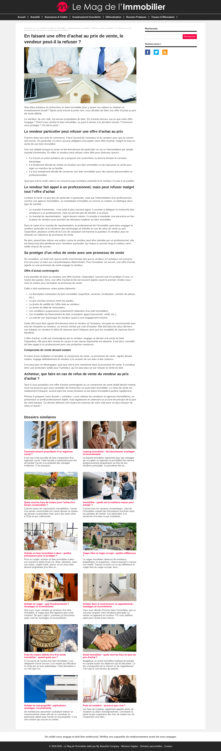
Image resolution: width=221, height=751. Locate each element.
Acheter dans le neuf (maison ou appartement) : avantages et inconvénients (108, 605)
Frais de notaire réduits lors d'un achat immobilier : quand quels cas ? (45, 656)
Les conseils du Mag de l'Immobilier (51, 28)
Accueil (22, 17)
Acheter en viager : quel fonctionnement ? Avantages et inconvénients (46, 605)
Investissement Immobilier (86, 17)
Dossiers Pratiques (136, 17)
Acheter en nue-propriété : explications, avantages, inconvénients (45, 706)
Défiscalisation (113, 17)
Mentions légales (129, 746)
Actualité (35, 17)
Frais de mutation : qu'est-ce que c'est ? (104, 705)
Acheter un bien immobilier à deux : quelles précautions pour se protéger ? (47, 554)
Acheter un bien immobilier (102, 28)
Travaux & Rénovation (163, 17)
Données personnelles (151, 746)
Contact (168, 746)
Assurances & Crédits (56, 17)
